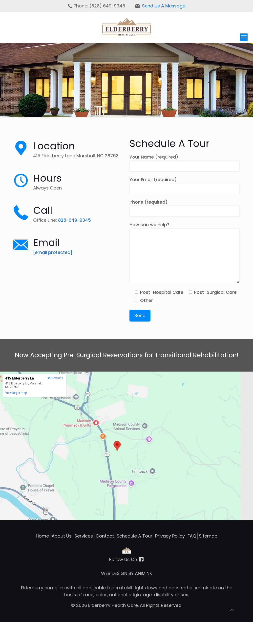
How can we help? (149, 224)
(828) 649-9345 (107, 6)
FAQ (192, 536)
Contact (105, 536)
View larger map (16, 393)
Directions (56, 378)
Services (83, 536)
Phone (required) (148, 202)
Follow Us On (123, 559)
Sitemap (208, 536)
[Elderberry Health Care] (126, 27)
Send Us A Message (163, 6)
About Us (62, 536)
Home (42, 536)
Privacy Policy (170, 536)
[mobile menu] (244, 37)
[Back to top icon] (234, 612)
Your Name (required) (153, 157)
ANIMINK (143, 573)
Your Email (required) (153, 179)
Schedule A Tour (134, 536)
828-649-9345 (74, 220)
